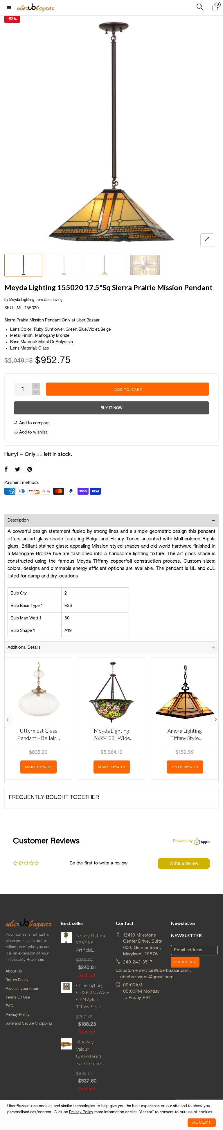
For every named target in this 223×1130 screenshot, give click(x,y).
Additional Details (24, 648)
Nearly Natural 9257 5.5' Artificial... (91, 943)
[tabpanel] (111, 133)
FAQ (10, 1006)
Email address (188, 950)
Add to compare (34, 423)
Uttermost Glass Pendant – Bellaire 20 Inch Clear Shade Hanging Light (38, 734)
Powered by (183, 841)
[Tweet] (17, 470)
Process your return (22, 989)
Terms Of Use (18, 997)
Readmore (35, 960)
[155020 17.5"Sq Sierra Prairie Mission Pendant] (104, 265)
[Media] (207, 239)
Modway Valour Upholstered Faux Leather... (90, 1052)
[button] (35, 392)
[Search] (199, 8)
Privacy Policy (18, 1015)
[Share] (6, 470)
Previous (7, 720)
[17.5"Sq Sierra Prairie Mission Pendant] (145, 265)
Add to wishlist (32, 432)
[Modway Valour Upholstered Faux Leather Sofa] (66, 1065)
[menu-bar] (10, 7)
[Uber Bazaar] (35, 7)
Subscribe (185, 962)
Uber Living (53, 300)
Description (18, 520)
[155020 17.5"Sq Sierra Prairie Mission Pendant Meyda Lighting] (64, 265)
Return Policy (17, 980)
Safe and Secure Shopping (29, 1023)
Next (215, 720)
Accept (201, 1122)
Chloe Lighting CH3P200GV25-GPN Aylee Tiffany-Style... (91, 995)
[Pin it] (29, 470)
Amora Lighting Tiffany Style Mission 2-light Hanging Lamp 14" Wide (184, 734)
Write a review (184, 863)
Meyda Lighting (22, 300)
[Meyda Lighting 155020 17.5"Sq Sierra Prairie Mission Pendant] (111, 133)
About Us (14, 971)
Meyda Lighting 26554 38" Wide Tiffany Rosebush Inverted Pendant (111, 734)
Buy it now (111, 408)
